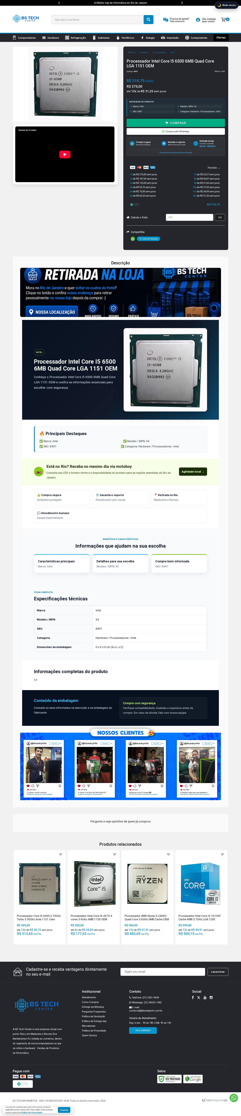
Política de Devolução (93, 1016)
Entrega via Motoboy (93, 1006)
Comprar (178, 123)
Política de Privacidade (94, 1030)
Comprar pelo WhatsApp (177, 131)
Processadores (159, 52)
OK (220, 217)
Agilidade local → (193, 471)
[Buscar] (148, 19)
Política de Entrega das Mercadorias (94, 1023)
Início (133, 52)
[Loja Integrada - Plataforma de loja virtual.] (214, 1100)
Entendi (64, 1110)
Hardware (144, 52)
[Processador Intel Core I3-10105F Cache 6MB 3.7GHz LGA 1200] (201, 897)
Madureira (211, 146)
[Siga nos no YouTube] (204, 997)
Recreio (203, 146)
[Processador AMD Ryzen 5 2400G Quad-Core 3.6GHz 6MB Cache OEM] (147, 897)
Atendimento (89, 997)
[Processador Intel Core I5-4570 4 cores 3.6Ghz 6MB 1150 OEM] (93, 897)
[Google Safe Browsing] (193, 1079)
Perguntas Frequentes (94, 1011)
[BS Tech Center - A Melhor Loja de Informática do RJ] (26, 19)
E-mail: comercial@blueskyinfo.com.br (145, 1009)
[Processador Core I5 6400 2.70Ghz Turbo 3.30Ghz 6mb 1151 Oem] (40, 897)
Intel (172, 52)
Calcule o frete (139, 217)
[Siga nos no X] (198, 997)
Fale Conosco (143, 1030)
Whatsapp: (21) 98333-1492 (146, 1002)
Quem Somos (89, 1035)
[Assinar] (218, 972)
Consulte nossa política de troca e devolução (175, 152)
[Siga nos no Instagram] (211, 997)
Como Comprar (90, 1002)
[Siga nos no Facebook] (193, 997)
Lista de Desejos (150, 239)
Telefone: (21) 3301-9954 (145, 997)
